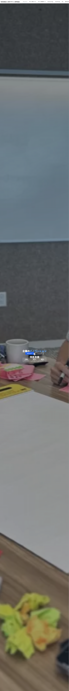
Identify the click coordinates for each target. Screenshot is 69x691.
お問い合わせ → (29, 353)
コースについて (39, 353)
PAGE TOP (67, 669)
